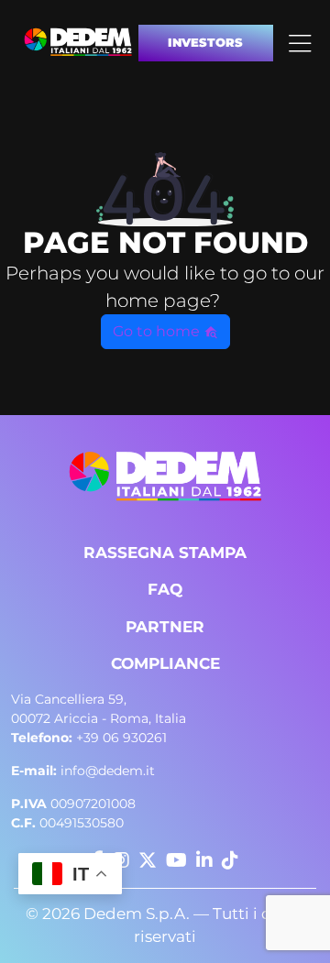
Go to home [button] (158, 331)
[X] (147, 860)
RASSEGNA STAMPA (165, 552)
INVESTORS (205, 42)
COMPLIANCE (165, 663)
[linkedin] (204, 860)
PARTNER (165, 627)
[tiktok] (230, 860)
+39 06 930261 (89, 737)
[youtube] (176, 860)
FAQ (165, 589)
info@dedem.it (83, 770)
